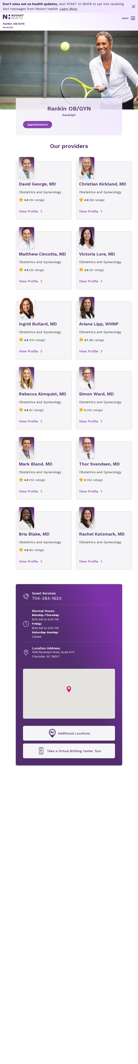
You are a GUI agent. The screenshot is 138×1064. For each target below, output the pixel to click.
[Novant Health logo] (13, 18)
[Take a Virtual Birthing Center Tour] (69, 751)
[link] (69, 124)
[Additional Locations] (69, 733)
